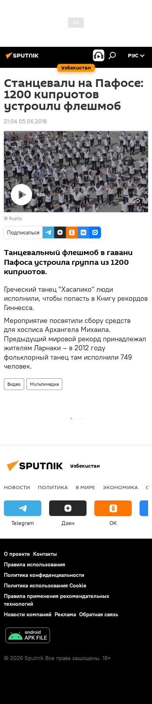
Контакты (45, 553)
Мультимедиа (44, 384)
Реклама (65, 614)
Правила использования (34, 564)
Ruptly (15, 218)
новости (17, 487)
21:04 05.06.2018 (25, 121)
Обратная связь (98, 614)
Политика (53, 487)
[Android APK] (27, 636)
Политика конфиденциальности (44, 574)
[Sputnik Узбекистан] (23, 58)
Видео (14, 384)
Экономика (120, 487)
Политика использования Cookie (45, 585)
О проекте (17, 553)
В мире (85, 487)
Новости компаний (27, 614)
